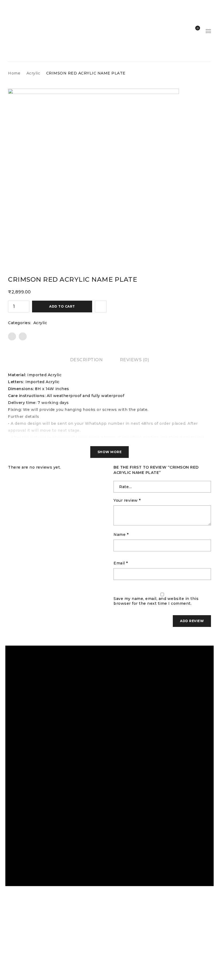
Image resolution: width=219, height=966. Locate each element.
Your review (127, 500)
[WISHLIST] (101, 306)
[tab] (86, 360)
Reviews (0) (134, 359)
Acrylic (33, 73)
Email (121, 563)
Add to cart (62, 306)
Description (86, 359)
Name (121, 534)
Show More (109, 452)
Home (14, 73)
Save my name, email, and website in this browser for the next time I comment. (156, 601)
